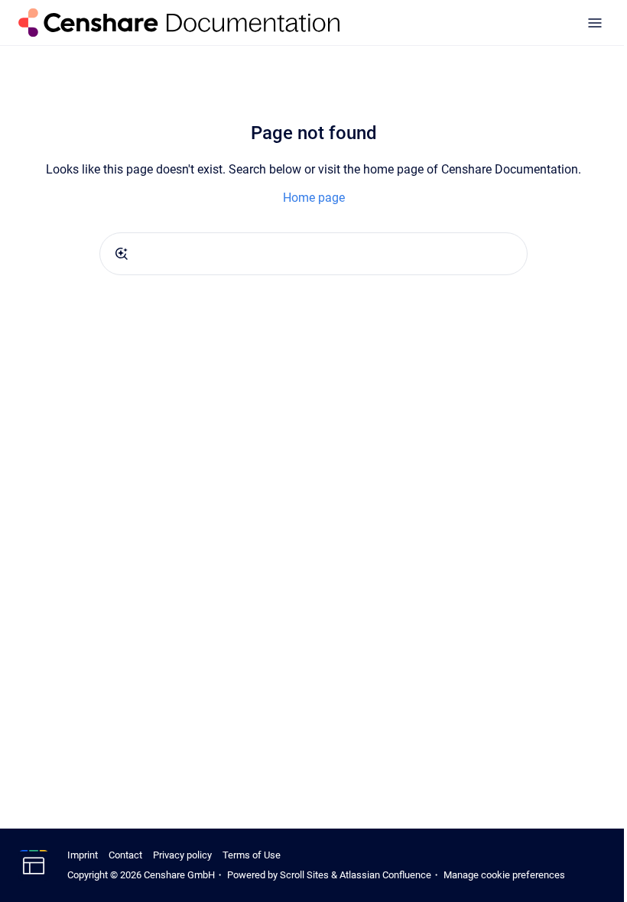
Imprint (82, 855)
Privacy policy (182, 855)
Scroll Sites (304, 875)
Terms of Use (252, 855)
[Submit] (121, 254)
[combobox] (313, 253)
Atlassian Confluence (385, 875)
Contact (125, 855)
